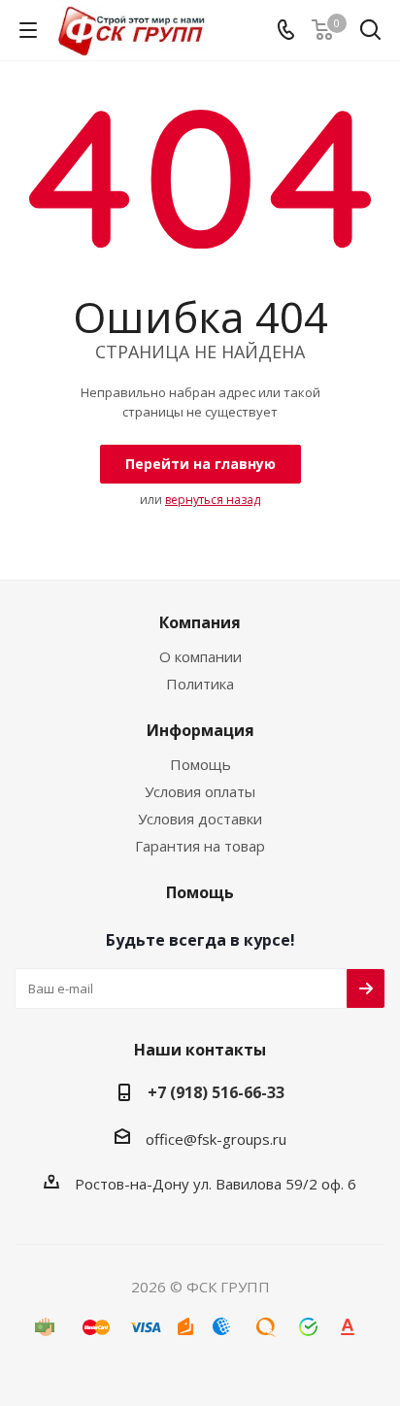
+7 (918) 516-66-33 (216, 1092)
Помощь (200, 764)
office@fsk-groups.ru (216, 1139)
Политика (200, 683)
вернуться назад (212, 499)
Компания (200, 622)
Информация (200, 730)
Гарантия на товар (200, 845)
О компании (200, 656)
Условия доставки (200, 818)
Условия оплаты (200, 791)
